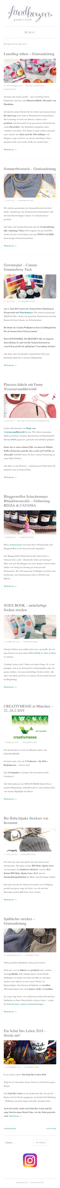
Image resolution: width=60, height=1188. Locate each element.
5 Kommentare (31, 955)
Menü (31, 32)
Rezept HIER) (10, 439)
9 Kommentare (29, 742)
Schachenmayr (16, 544)
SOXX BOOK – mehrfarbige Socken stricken (25, 607)
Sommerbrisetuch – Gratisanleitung (30, 168)
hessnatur (12, 869)
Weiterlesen (10, 149)
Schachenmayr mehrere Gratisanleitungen (24, 1004)
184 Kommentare (26, 301)
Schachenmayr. (26, 312)
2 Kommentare (31, 1067)
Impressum (21, 1182)
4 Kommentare (26, 537)
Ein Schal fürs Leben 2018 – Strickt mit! (25, 1033)
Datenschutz (37, 1182)
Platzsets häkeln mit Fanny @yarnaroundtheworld (23, 386)
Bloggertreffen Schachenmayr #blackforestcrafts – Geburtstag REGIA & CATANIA (27, 501)
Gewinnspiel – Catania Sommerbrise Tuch (20, 267)
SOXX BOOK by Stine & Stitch (42, 653)
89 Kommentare (25, 200)
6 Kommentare (28, 854)
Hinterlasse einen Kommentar (33, 421)
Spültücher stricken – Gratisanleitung (19, 921)
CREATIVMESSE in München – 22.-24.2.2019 (28, 708)
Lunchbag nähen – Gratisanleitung (29, 53)
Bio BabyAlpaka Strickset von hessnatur (26, 820)
